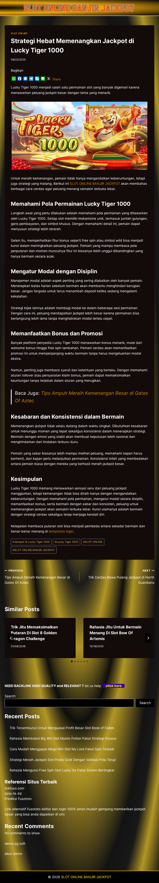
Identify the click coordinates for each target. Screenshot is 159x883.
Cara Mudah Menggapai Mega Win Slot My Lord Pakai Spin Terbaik (62, 749)
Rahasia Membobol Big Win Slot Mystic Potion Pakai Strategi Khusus (63, 738)
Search (10, 696)
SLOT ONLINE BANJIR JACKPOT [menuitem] (95, 184)
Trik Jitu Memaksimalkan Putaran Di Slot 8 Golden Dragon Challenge (34, 633)
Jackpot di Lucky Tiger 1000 (31, 541)
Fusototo (34, 809)
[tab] (72, 661)
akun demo (13, 854)
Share (56, 79)
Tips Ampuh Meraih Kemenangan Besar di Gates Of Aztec (37, 577)
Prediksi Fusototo (18, 799)
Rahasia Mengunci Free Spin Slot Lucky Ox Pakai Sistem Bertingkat (62, 770)
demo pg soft (15, 844)
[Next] (148, 638)
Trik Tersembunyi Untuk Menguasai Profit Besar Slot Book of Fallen (62, 728)
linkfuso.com (14, 788)
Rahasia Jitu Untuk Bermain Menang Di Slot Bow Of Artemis (115, 633)
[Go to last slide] (11, 638)
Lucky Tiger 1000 (66, 541)
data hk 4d (13, 793)
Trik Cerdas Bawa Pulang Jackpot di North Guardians (121, 577)
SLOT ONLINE (19, 33)
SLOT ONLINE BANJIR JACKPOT (34, 550)
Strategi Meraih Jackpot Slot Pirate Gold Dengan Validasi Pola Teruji (63, 760)
